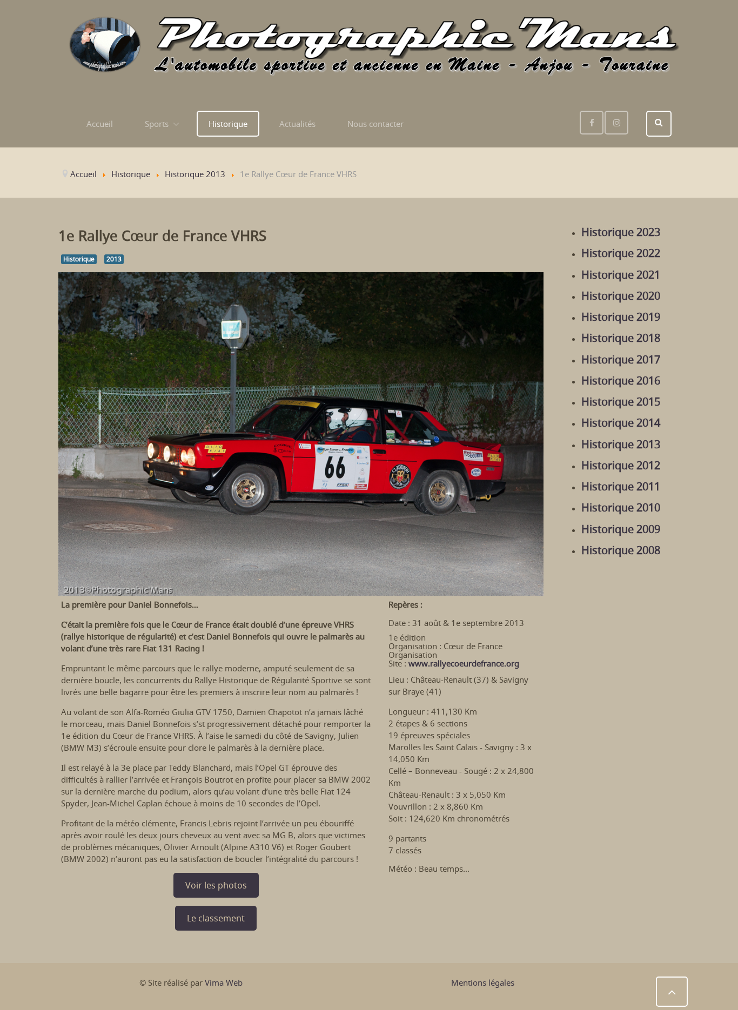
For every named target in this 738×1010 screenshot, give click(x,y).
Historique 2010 (620, 508)
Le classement (216, 918)
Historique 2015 (620, 402)
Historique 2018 (620, 338)
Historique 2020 (620, 296)
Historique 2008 (620, 550)
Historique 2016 (620, 381)
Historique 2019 (620, 317)
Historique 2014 (620, 423)
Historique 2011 (620, 487)
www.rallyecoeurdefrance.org (463, 663)
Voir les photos (216, 885)
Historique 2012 (620, 466)
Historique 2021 (620, 275)
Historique (79, 259)
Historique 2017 (620, 360)
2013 (114, 259)
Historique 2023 (620, 232)
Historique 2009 (620, 529)
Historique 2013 (620, 444)
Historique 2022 (620, 253)
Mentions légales (482, 982)
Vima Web (224, 982)
